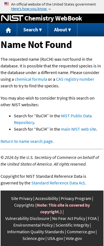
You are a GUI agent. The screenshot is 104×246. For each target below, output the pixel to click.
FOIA (92, 218)
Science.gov (33, 238)
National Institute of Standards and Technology (12, 18)
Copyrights (24, 205)
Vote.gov (74, 238)
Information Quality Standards (35, 231)
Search (30, 29)
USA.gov (55, 238)
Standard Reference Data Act (58, 183)
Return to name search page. (27, 141)
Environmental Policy (33, 225)
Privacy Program (76, 198)
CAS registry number (75, 79)
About (60, 29)
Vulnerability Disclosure (27, 218)
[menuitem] (8, 30)
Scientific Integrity (72, 225)
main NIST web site (78, 129)
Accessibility (46, 198)
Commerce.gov (81, 231)
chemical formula (31, 79)
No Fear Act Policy (68, 218)
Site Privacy (21, 198)
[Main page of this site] (8, 30)
